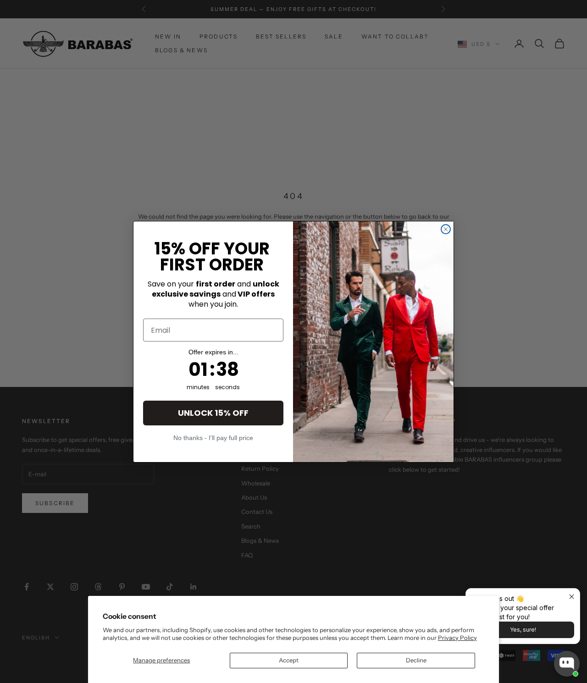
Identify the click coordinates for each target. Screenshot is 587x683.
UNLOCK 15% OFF (213, 413)
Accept (289, 660)
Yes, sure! (523, 629)
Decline (416, 660)
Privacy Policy (457, 637)
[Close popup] (571, 596)
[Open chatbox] (567, 664)
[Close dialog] (445, 229)
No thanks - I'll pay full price (213, 438)
